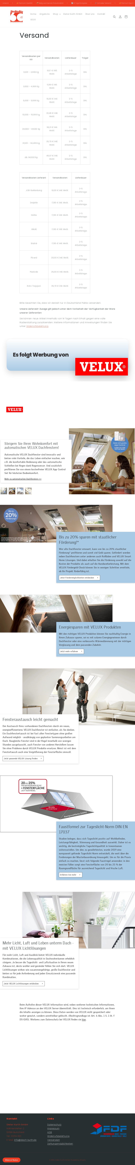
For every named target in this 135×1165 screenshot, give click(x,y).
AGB (49, 1132)
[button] (56, 14)
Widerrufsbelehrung (37, 326)
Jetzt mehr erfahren (69, 651)
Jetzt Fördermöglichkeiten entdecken (77, 578)
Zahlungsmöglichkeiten (60, 1143)
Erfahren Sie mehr (68, 875)
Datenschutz (54, 1124)
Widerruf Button (11, 1160)
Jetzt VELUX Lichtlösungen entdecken (21, 983)
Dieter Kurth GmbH (62, 1160)
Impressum (53, 1128)
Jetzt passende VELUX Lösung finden (21, 758)
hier (84, 1019)
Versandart (53, 1139)
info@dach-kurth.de (25, 1139)
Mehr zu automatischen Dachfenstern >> (22, 479)
